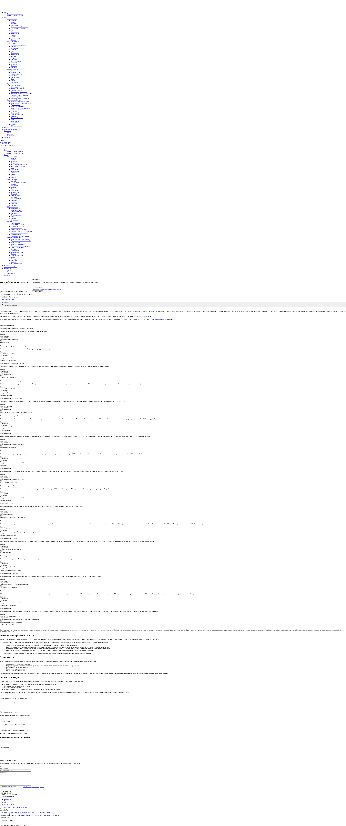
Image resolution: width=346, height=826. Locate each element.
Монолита (14, 35)
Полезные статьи (9, 804)
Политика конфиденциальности (10, 807)
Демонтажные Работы (14, 100)
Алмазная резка (12, 19)
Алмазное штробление (29, 812)
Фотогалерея (11, 135)
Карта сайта (23, 807)
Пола (12, 79)
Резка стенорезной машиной (19, 27)
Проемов (13, 116)
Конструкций (15, 113)
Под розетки (14, 82)
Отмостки (14, 111)
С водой (13, 43)
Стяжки (13, 124)
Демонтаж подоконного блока (20, 101)
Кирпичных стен (16, 72)
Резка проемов (15, 85)
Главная (6, 302)
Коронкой (14, 56)
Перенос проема (16, 97)
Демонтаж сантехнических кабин (21, 103)
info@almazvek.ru (5, 142)
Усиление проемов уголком (19, 95)
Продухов (14, 62)
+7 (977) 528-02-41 (5, 143)
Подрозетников (15, 58)
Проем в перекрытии (17, 87)
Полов (13, 36)
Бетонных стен (15, 71)
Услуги (6, 17)
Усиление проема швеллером (20, 98)
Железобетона (15, 33)
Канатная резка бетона (18, 28)
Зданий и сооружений (17, 110)
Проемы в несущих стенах (19, 92)
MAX (2, 140)
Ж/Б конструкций (16, 126)
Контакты (7, 137)
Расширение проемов (17, 88)
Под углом (14, 59)
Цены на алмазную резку (15, 14)
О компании (7, 131)
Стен (12, 30)
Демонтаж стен (15, 105)
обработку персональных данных (52, 289)
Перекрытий (15, 32)
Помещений (14, 123)
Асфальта (14, 23)
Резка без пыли (15, 38)
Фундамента (14, 25)
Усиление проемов (16, 90)
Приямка (13, 40)
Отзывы (6, 127)
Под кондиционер (16, 77)
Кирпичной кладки (17, 114)
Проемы (9, 84)
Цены (5, 12)
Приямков (14, 66)
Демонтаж (48, 812)
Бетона (13, 119)
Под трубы (14, 75)
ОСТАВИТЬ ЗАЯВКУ (7, 299)
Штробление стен (12, 69)
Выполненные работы (10, 129)
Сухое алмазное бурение (18, 45)
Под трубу (14, 67)
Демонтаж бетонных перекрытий (21, 108)
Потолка (13, 46)
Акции (9, 132)
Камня (13, 22)
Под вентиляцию (16, 61)
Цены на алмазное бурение (15, 15)
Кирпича (13, 20)
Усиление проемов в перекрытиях (21, 93)
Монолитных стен (16, 74)
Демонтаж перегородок (18, 106)
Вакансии (10, 134)
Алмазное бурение (13, 41)
